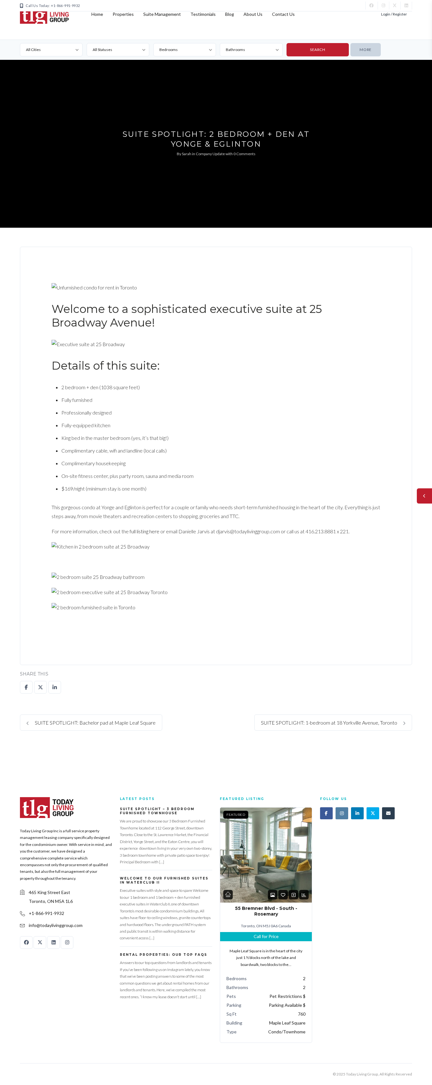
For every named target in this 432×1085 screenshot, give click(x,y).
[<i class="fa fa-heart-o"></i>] (283, 895)
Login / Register (394, 14)
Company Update (210, 153)
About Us (253, 14)
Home (97, 14)
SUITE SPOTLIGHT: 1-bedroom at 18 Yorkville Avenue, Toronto (329, 723)
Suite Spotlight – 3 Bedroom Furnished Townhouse (157, 811)
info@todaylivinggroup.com (56, 925)
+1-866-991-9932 (46, 913)
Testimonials (203, 14)
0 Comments (244, 153)
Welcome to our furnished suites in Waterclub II (164, 880)
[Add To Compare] (293, 895)
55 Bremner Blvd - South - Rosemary (266, 911)
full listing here (144, 531)
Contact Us (283, 14)
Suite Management (162, 14)
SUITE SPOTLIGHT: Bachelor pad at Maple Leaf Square (95, 723)
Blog (229, 14)
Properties (123, 14)
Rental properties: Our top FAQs (163, 955)
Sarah (186, 153)
